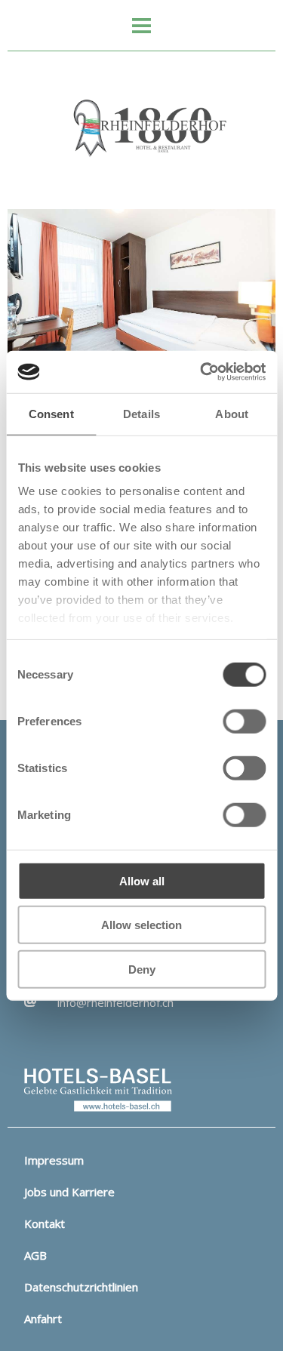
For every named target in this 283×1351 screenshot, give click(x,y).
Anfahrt (43, 1318)
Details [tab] (141, 413)
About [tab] (231, 413)
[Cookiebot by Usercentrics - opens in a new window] (201, 372)
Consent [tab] (51, 413)
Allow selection (141, 925)
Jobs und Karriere (69, 1191)
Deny (141, 968)
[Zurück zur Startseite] (141, 129)
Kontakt (44, 1223)
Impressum (54, 1160)
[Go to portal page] (98, 1089)
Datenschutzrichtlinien (81, 1286)
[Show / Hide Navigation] (141, 26)
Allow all (142, 880)
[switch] (244, 721)
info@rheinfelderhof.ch (115, 1002)
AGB (35, 1255)
